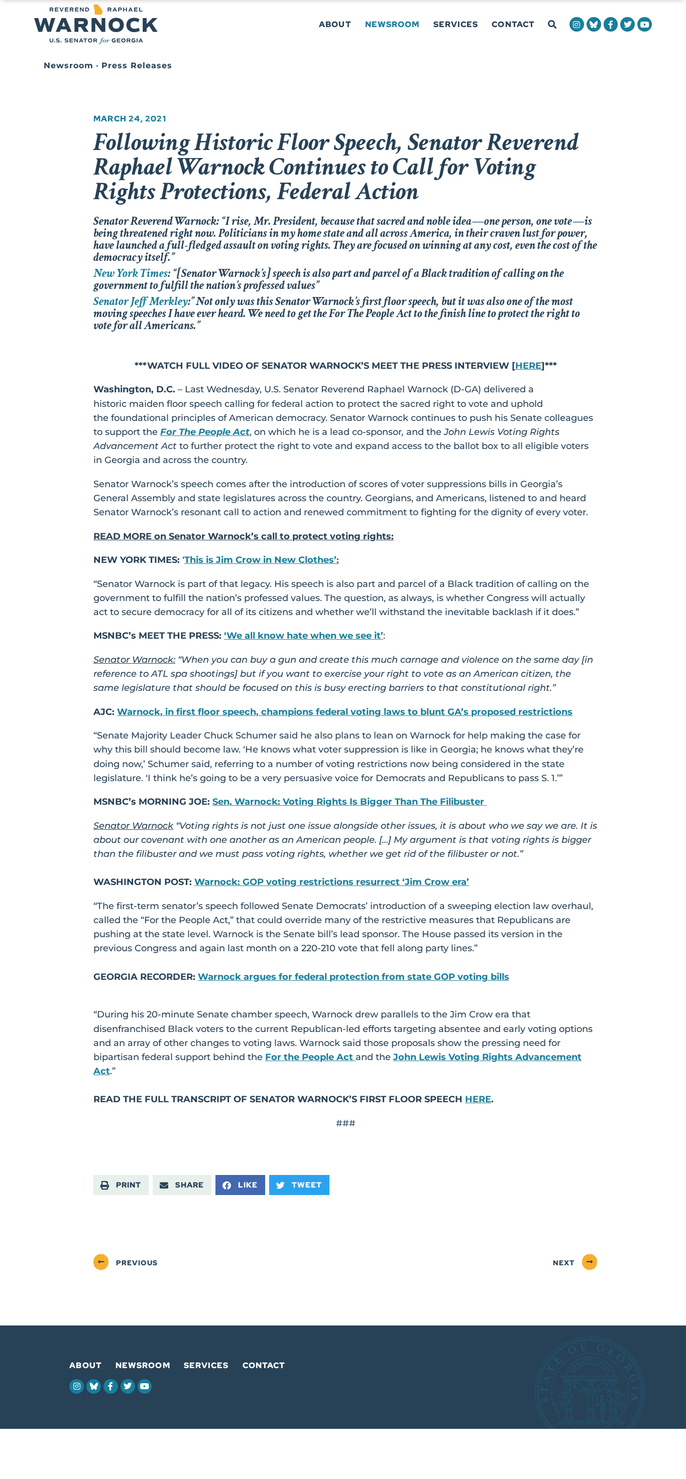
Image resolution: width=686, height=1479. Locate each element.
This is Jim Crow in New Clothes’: (261, 559)
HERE (528, 365)
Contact (513, 24)
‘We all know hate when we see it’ (303, 635)
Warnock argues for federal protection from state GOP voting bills (353, 976)
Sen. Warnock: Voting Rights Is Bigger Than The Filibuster (349, 801)
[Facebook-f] (611, 24)
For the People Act (310, 1057)
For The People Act (205, 431)
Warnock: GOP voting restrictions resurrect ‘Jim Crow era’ (331, 881)
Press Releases (136, 65)
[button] (552, 25)
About (335, 24)
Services (456, 24)
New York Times (130, 273)
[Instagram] (576, 24)
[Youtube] (644, 24)
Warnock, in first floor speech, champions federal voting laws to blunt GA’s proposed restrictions (345, 711)
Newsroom (392, 24)
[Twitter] (627, 24)
